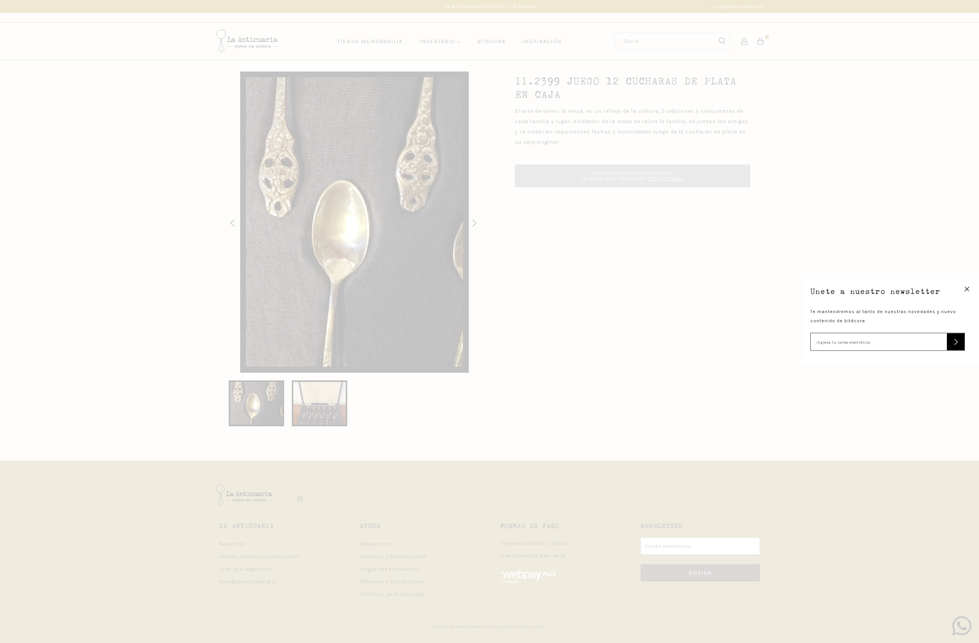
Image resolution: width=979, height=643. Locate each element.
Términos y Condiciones (392, 581)
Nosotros (232, 544)
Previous (231, 222)
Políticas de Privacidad (391, 594)
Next (473, 222)
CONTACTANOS (665, 178)
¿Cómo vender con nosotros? (259, 556)
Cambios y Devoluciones (393, 556)
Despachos (374, 544)
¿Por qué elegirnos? (246, 569)
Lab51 (539, 627)
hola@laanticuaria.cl (739, 6)
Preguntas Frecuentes (389, 569)
